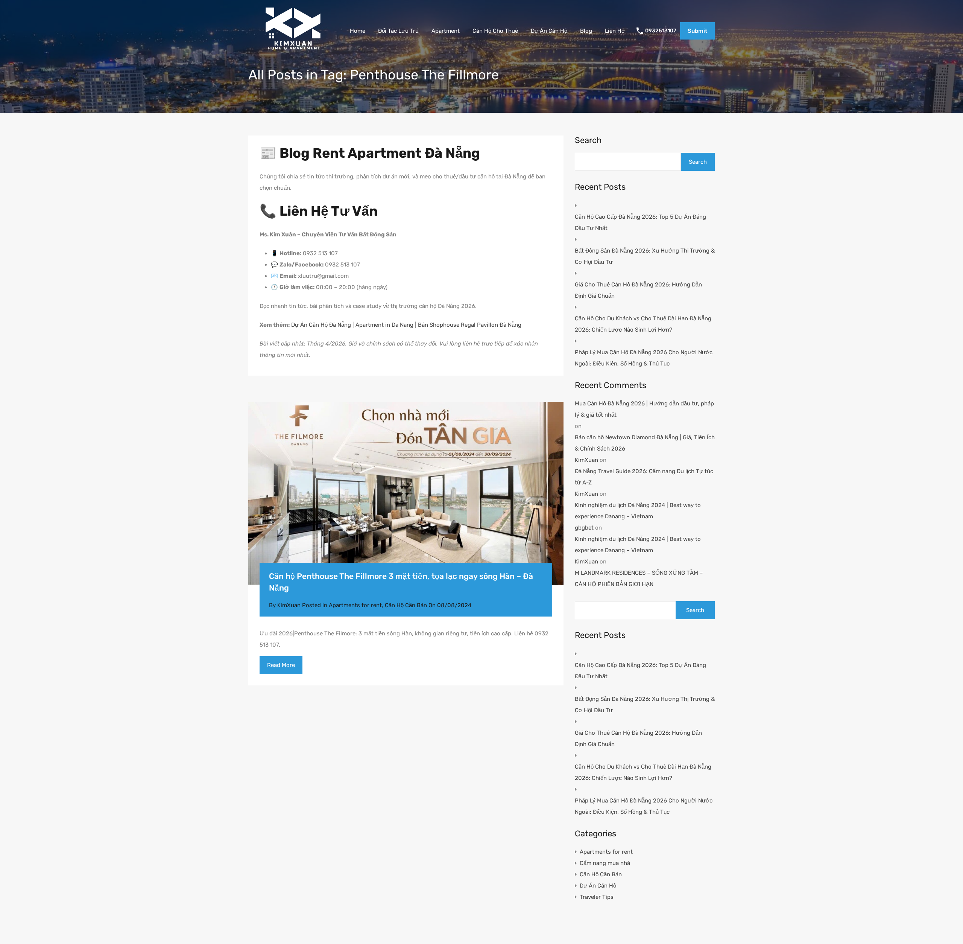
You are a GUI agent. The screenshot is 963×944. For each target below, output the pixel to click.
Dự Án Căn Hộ (549, 30)
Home (357, 30)
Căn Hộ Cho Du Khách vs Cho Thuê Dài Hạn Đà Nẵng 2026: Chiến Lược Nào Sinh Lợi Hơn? (643, 324)
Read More (281, 665)
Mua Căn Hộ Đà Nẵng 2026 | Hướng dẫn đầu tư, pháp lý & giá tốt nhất (644, 409)
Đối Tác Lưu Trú (398, 30)
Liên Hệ (614, 30)
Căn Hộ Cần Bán (406, 605)
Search (588, 140)
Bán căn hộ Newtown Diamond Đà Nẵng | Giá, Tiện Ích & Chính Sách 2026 (645, 443)
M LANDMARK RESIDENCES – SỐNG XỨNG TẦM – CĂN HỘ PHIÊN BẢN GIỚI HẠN (639, 578)
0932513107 (660, 31)
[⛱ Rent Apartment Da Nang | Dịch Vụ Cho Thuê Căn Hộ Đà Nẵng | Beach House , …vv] (293, 50)
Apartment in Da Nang (384, 324)
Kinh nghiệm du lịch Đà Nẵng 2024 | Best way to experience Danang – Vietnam (638, 511)
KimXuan (586, 460)
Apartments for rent (355, 605)
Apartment (445, 30)
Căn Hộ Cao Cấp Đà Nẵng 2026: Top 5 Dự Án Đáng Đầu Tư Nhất (640, 222)
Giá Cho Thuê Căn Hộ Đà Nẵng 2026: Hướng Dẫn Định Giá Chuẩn (638, 290)
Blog (586, 30)
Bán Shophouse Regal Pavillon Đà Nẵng (469, 324)
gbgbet (584, 527)
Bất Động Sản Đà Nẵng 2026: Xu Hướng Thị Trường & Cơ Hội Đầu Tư (645, 256)
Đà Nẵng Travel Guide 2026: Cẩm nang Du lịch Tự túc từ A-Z (644, 477)
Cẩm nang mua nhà (605, 863)
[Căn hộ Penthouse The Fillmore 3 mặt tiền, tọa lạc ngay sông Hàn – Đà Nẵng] (406, 493)
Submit (697, 30)
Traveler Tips (597, 897)
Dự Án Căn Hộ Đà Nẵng (321, 324)
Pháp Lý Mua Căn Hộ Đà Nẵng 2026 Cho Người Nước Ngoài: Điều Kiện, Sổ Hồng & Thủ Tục (643, 358)
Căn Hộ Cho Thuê (495, 30)
